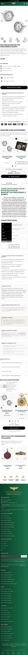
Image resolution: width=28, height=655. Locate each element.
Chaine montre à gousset (6, 531)
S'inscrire (24, 556)
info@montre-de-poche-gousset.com (9, 502)
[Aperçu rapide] (3, 151)
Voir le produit (21, 418)
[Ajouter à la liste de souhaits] (10, 151)
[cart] (27, 4)
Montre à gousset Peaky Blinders (7, 522)
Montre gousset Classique (6, 595)
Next (26, 20)
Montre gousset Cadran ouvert (7, 574)
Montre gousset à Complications (7, 633)
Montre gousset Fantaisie (6, 600)
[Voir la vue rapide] (4, 458)
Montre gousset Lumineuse (6, 602)
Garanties (12, 645)
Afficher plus (14, 246)
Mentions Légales (5, 644)
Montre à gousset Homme (6, 518)
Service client (5, 501)
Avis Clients (3, 548)
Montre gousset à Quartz (6, 631)
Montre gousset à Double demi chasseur (9, 583)
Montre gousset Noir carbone (7, 607)
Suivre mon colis (4, 541)
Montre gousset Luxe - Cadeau (7, 591)
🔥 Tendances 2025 (5, 515)
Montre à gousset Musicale (6, 635)
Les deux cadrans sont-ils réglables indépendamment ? (11, 375)
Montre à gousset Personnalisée (7, 524)
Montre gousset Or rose (5, 614)
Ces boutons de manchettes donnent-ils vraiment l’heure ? (12, 362)
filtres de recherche (11, 509)
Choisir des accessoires (9, 81)
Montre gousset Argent (5, 612)
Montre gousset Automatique (7, 629)
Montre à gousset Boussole (6, 637)
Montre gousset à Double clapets (7, 579)
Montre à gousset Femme (6, 520)
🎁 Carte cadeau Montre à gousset (8, 535)
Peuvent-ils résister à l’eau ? (7, 371)
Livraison (16, 645)
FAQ (2, 550)
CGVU (20, 645)
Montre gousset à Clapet (6, 577)
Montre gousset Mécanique (6, 626)
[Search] (24, 4)
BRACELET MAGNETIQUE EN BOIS (20, 466)
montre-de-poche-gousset (11, 650)
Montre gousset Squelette (6, 572)
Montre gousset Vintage (5, 589)
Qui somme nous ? (4, 545)
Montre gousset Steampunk (6, 598)
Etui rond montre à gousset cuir (7, 466)
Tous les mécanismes (5, 640)
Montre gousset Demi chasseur (7, 581)
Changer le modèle (22, 162)
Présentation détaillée (9, 77)
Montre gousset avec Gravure (7, 621)
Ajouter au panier (15, 176)
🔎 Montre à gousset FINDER (6, 533)
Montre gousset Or (4, 610)
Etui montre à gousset (5, 529)
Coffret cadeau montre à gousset (7, 526)
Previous (1, 20)
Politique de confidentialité (19, 561)
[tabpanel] (3, 39)
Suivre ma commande (6, 499)
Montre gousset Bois (5, 619)
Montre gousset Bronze (5, 616)
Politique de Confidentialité (15, 644)
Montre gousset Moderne (6, 593)
